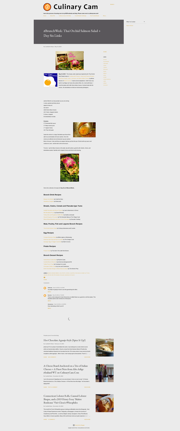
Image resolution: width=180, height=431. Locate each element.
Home (44, 15)
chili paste (105, 63)
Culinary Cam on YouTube (65, 15)
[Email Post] (44, 277)
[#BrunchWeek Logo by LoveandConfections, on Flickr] (51, 80)
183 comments (52, 357)
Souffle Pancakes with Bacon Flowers (53, 210)
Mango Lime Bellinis (49, 199)
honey (104, 71)
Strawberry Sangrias (49, 201)
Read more (87, 357)
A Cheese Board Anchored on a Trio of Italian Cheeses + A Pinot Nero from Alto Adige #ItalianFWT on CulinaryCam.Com (66, 369)
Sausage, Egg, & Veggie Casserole (52, 241)
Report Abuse (129, 25)
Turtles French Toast (49, 264)
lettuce (104, 73)
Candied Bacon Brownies (50, 262)
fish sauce (105, 69)
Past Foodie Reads (94, 15)
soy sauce (105, 85)
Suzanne (50, 295)
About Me (52, 15)
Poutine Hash (47, 250)
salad (104, 81)
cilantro (105, 67)
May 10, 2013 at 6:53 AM (58, 287)
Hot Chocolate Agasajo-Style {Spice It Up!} (65, 340)
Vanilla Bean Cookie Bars (50, 259)
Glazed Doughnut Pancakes (51, 217)
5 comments (51, 419)
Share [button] (105, 51)
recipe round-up (106, 79)
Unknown (50, 287)
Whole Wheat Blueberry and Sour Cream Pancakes (56, 219)
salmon (104, 83)
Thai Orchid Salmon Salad (50, 228)
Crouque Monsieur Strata (50, 237)
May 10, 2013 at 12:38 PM (60, 304)
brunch (105, 59)
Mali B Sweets (67, 80)
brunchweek (106, 61)
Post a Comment (52, 387)
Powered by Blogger (80, 425)
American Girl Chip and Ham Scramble (53, 239)
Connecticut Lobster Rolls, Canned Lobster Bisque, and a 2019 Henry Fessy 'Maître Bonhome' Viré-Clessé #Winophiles (65, 399)
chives (104, 65)
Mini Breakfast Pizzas (49, 212)
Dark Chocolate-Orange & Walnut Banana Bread (56, 268)
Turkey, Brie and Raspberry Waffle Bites (53, 214)
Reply (49, 291)
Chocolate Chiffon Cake (50, 266)
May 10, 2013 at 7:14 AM (58, 295)
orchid (104, 77)
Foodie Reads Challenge (80, 15)
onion (104, 75)
